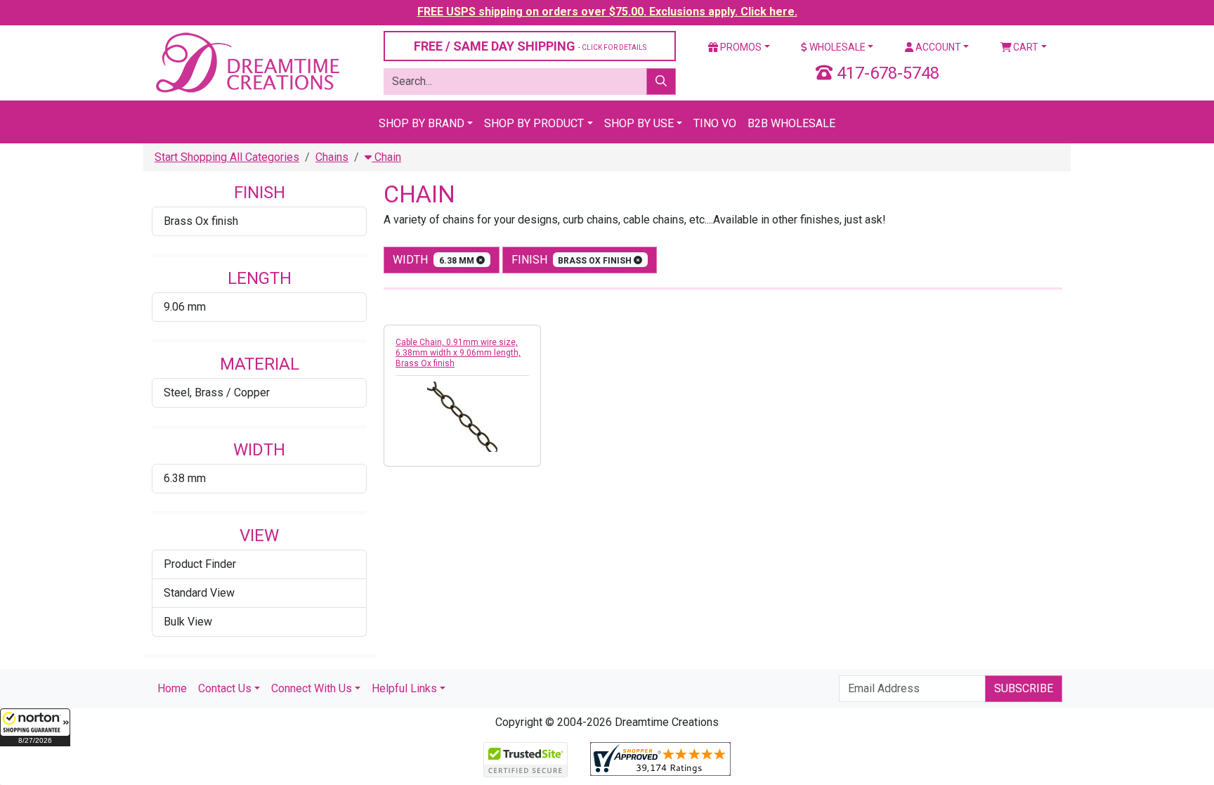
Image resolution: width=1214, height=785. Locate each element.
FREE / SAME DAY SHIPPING (530, 46)
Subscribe (1023, 688)
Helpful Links (404, 688)
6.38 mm (185, 478)
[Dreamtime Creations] (246, 62)
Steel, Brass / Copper (217, 392)
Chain (386, 157)
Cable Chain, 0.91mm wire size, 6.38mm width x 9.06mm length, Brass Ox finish (458, 352)
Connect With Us (311, 688)
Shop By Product (534, 123)
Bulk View (188, 621)
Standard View (199, 592)
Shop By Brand (421, 123)
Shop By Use (639, 123)
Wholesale (836, 47)
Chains (331, 157)
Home (172, 688)
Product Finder (200, 564)
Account (937, 47)
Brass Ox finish (201, 221)
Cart (1024, 47)
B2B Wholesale (791, 123)
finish (572, 259)
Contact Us (225, 688)
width (434, 259)
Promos (740, 47)
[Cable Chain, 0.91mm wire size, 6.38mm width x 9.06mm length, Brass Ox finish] (462, 417)
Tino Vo (714, 123)
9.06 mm (185, 306)
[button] (35, 727)
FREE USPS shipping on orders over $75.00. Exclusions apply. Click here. (607, 11)
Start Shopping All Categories (227, 157)
